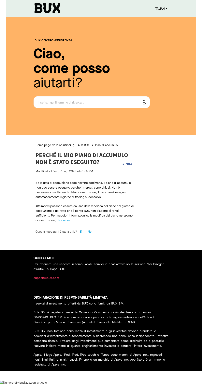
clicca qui (63, 220)
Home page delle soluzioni (54, 145)
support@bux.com (46, 278)
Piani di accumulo (106, 145)
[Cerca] (145, 102)
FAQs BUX (83, 145)
